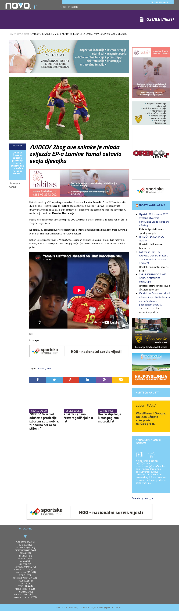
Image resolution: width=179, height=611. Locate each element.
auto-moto (21, 542)
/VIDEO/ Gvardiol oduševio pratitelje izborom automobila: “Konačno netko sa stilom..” (17, 163)
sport (20, 586)
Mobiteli (22, 558)
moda (23, 561)
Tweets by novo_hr (142, 498)
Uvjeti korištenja (98, 607)
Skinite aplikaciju (160, 2)
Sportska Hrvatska (152, 205)
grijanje (23, 553)
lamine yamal (44, 368)
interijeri (23, 555)
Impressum (85, 607)
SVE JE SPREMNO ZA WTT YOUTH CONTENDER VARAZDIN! (152, 278)
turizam (21, 591)
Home (12, 33)
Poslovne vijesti (20, 578)
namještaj (23, 564)
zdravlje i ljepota (21, 597)
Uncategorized (21, 594)
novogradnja (21, 566)
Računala (22, 580)
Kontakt (119, 607)
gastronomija (21, 550)
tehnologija (21, 589)
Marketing (73, 607)
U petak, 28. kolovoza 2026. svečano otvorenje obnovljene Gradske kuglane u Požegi (154, 219)
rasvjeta (23, 583)
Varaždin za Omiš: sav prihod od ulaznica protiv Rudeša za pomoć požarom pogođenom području (154, 299)
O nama (110, 607)
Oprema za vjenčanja (23, 569)
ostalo (22, 575)
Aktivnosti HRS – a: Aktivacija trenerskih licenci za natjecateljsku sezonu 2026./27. (153, 257)
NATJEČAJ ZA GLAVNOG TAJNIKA (151, 238)
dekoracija (24, 544)
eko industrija (22, 547)
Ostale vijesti (23, 33)
